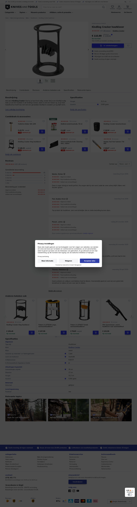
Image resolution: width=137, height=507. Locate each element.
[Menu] (133, 489)
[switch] (130, 494)
